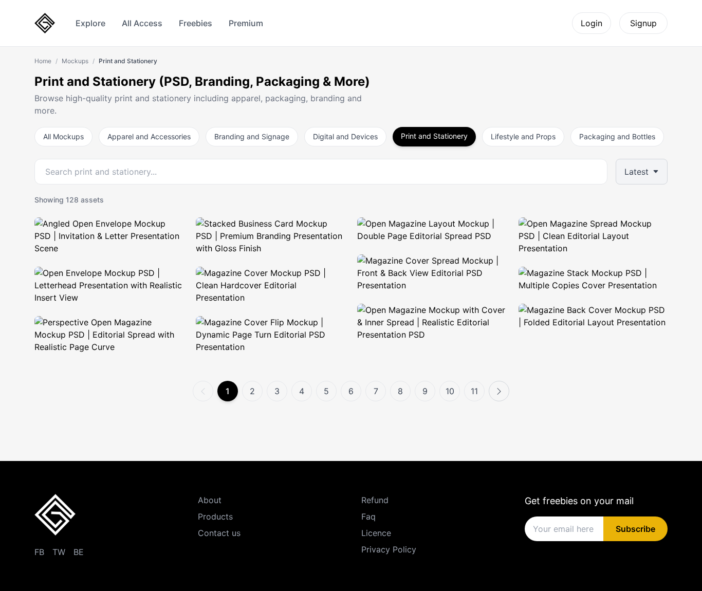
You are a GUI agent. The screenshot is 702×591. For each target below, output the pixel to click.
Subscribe (635, 529)
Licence (376, 533)
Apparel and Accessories (149, 136)
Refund (375, 500)
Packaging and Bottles (617, 136)
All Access (142, 23)
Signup (643, 23)
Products (215, 516)
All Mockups (63, 136)
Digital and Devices (345, 136)
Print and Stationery (434, 136)
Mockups (75, 61)
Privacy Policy (388, 549)
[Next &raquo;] (499, 391)
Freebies (195, 23)
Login (591, 23)
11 (474, 391)
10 (450, 391)
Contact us (219, 533)
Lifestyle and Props (523, 136)
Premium (246, 23)
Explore (90, 23)
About (209, 500)
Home (42, 61)
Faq (368, 516)
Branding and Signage (251, 136)
